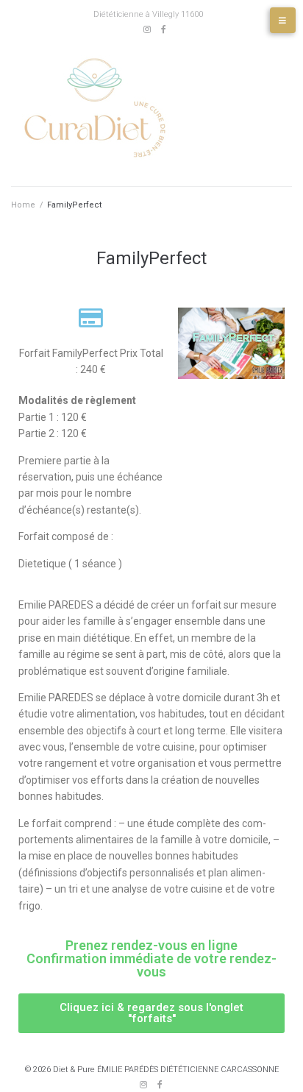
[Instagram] (147, 29)
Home (23, 205)
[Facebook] (164, 29)
